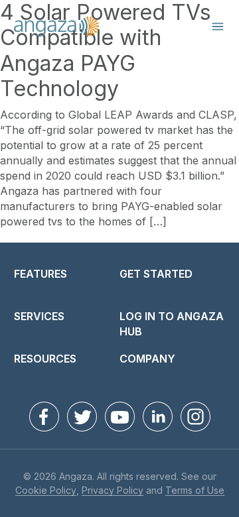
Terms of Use (194, 491)
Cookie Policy (45, 491)
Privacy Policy (112, 491)
